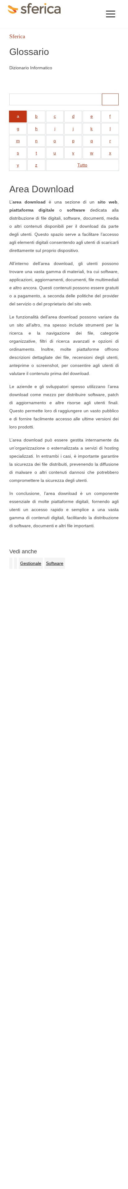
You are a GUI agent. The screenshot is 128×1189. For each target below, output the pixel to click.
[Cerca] (110, 99)
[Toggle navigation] (111, 14)
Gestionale (30, 563)
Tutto (82, 164)
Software (54, 563)
